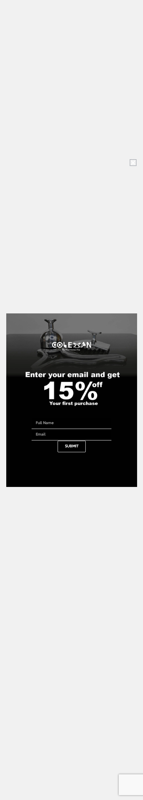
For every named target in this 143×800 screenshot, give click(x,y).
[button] (133, 162)
